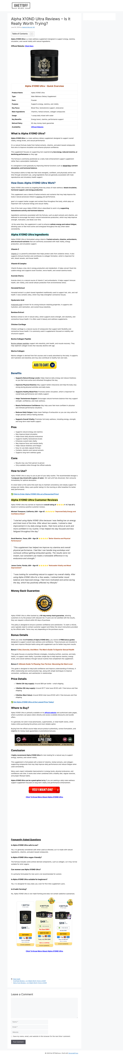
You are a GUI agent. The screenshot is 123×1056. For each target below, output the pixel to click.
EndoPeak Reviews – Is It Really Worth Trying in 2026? (29, 981)
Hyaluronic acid (16, 305)
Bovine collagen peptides (20, 343)
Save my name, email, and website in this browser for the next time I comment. (42, 1036)
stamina (39, 197)
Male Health (16, 979)
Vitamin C (14, 254)
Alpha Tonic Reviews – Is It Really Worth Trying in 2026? (30, 983)
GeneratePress (73, 1053)
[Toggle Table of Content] (31, 33)
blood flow (67, 166)
